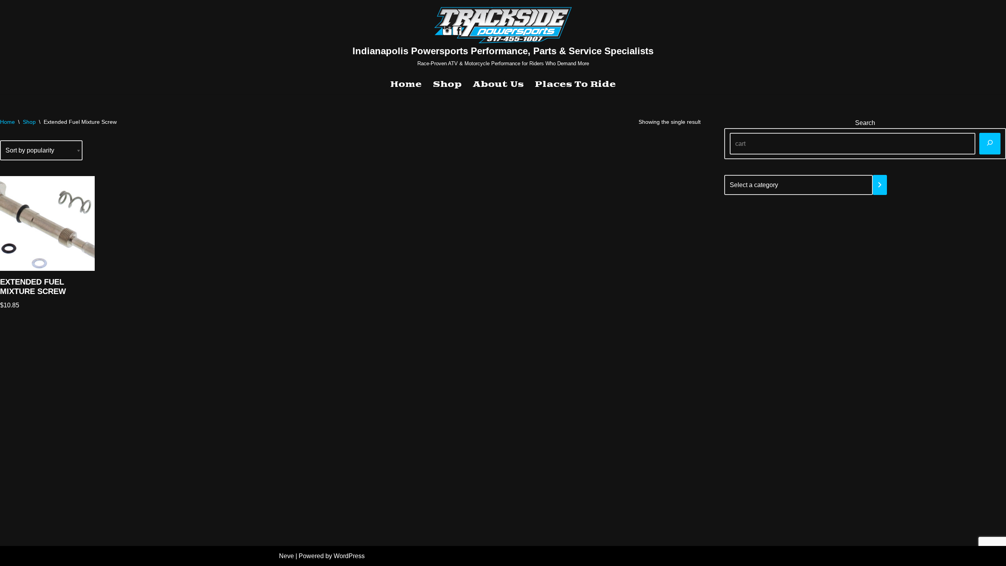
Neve (286, 556)
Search (865, 122)
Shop (447, 84)
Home (406, 84)
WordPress (349, 556)
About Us (498, 84)
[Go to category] (880, 185)
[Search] (989, 143)
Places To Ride (575, 84)
